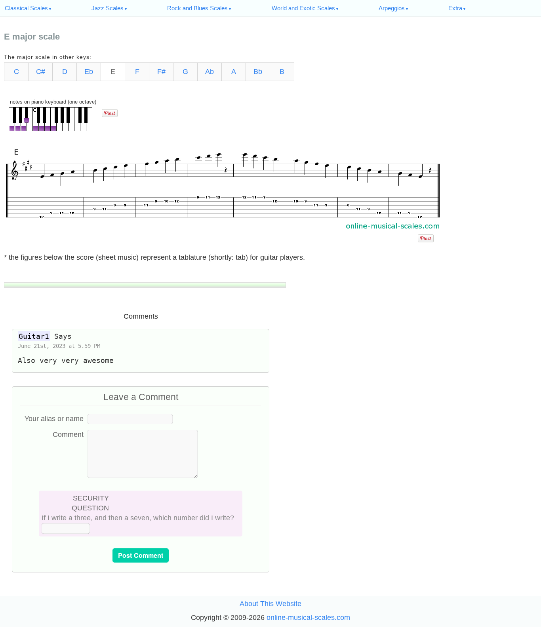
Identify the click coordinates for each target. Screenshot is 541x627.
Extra (455, 8)
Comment (68, 434)
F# (161, 72)
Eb (88, 72)
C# (40, 72)
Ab (209, 72)
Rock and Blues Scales (197, 8)
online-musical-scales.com (308, 617)
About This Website (270, 604)
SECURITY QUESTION (90, 503)
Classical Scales (26, 8)
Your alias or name (54, 419)
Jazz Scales (107, 8)
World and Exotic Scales (303, 8)
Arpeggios (392, 8)
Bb (257, 72)
